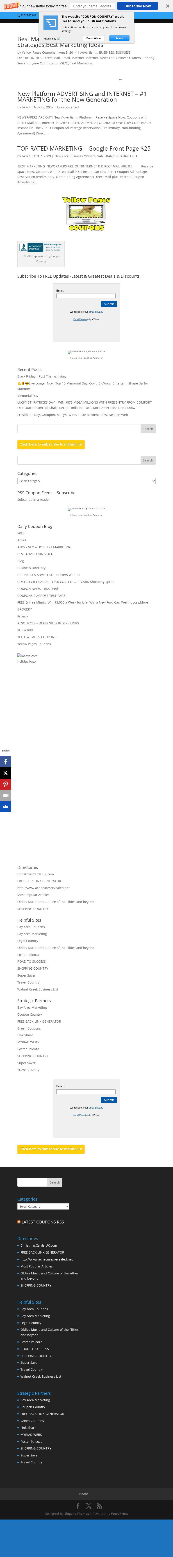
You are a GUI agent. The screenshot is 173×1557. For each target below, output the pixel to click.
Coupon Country (29, 1014)
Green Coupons (29, 1028)
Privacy (22, 616)
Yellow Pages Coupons (38, 52)
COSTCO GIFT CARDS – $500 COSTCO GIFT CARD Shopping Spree (65, 582)
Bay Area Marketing (32, 934)
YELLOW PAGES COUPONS (36, 637)
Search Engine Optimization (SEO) (42, 63)
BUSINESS (106, 52)
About (21, 540)
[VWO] (61, 38)
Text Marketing (81, 63)
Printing (149, 58)
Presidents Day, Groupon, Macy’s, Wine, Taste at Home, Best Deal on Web (72, 415)
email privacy (96, 311)
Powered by (50, 38)
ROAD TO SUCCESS (31, 961)
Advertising (88, 52)
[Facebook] (5, 761)
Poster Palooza (28, 955)
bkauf (26, 107)
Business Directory (31, 568)
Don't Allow (93, 38)
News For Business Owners (120, 58)
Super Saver (26, 975)
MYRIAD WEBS (28, 1042)
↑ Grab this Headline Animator (86, 357)
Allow (119, 38)
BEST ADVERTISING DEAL (35, 554)
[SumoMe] (5, 806)
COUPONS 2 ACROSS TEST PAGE (41, 595)
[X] (5, 773)
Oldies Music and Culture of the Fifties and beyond (55, 902)
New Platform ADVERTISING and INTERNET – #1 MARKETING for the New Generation (82, 96)
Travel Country (28, 982)
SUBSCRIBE (25, 630)
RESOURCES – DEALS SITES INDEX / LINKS (48, 623)
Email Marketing (81, 319)
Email (66, 58)
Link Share (25, 1035)
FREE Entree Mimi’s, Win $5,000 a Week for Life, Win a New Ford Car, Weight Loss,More (82, 602)
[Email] (5, 795)
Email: (60, 290)
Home (84, 1494)
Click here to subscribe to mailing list (51, 444)
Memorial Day (27, 395)
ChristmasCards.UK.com (35, 874)
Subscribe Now (138, 6)
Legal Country (27, 941)
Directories (27, 867)
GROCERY (24, 609)
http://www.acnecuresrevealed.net (43, 888)
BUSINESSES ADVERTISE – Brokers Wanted (48, 575)
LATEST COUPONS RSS (43, 1222)
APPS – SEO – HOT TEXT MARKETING (44, 547)
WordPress (119, 1513)
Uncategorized (68, 107)
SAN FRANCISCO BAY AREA (117, 156)
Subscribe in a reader (33, 499)
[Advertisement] (66, 720)
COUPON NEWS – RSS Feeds (38, 588)
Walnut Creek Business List (37, 989)
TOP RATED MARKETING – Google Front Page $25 (84, 148)
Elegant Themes (76, 1513)
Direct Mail (51, 58)
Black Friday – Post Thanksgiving (41, 376)
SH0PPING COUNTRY (32, 909)
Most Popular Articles (33, 895)
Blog (20, 561)
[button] (86, 6)
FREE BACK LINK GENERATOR (39, 881)
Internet (78, 58)
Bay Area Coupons (31, 927)
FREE (21, 533)
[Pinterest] (5, 784)
